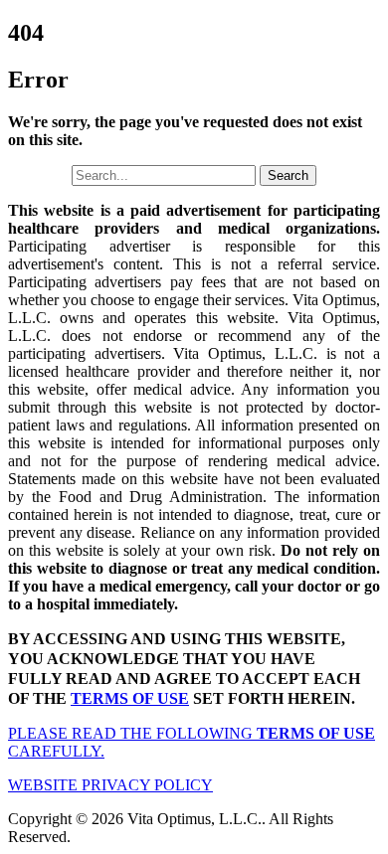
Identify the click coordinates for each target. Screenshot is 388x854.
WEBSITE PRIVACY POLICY (110, 784)
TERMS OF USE (130, 698)
